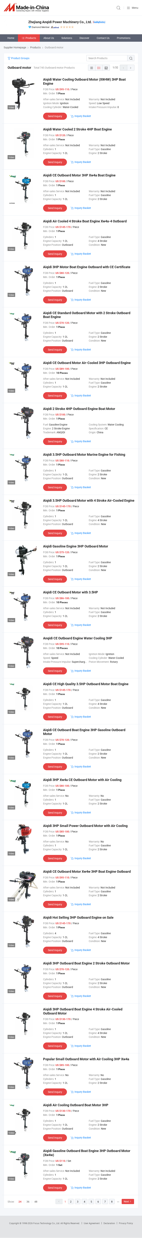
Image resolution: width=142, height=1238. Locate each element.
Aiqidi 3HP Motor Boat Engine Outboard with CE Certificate (86, 267)
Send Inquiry (55, 116)
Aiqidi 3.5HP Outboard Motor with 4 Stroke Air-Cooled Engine (88, 500)
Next (126, 1201)
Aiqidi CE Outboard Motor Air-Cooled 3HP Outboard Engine (87, 363)
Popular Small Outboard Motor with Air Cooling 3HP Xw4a (86, 1059)
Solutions (66, 38)
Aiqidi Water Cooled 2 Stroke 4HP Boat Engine (77, 129)
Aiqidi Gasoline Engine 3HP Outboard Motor (75, 546)
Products (31, 38)
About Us (48, 38)
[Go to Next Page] (130, 67)
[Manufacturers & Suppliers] (27, 7)
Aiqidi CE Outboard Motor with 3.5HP (70, 592)
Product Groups (20, 58)
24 (19, 1201)
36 (27, 1201)
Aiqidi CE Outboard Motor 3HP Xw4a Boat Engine (79, 175)
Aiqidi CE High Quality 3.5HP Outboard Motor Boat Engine (86, 684)
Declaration (109, 1223)
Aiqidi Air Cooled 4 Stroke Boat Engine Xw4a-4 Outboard (85, 221)
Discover (84, 38)
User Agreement (92, 1223)
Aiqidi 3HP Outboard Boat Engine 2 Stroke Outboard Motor (86, 963)
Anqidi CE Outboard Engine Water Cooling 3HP (77, 638)
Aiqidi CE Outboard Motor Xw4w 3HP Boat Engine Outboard (87, 871)
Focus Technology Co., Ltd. (46, 1223)
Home (10, 38)
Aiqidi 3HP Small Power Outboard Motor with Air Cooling (85, 826)
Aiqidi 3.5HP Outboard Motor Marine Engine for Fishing (84, 454)
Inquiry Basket (83, 116)
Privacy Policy (126, 1223)
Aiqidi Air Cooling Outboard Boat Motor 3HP (75, 1105)
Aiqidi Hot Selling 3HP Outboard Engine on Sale (78, 917)
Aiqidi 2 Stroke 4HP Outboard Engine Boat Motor (79, 409)
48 (35, 1201)
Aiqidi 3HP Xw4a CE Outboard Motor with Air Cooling (82, 780)
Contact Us (103, 38)
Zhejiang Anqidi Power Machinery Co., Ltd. (60, 22)
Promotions (123, 38)
